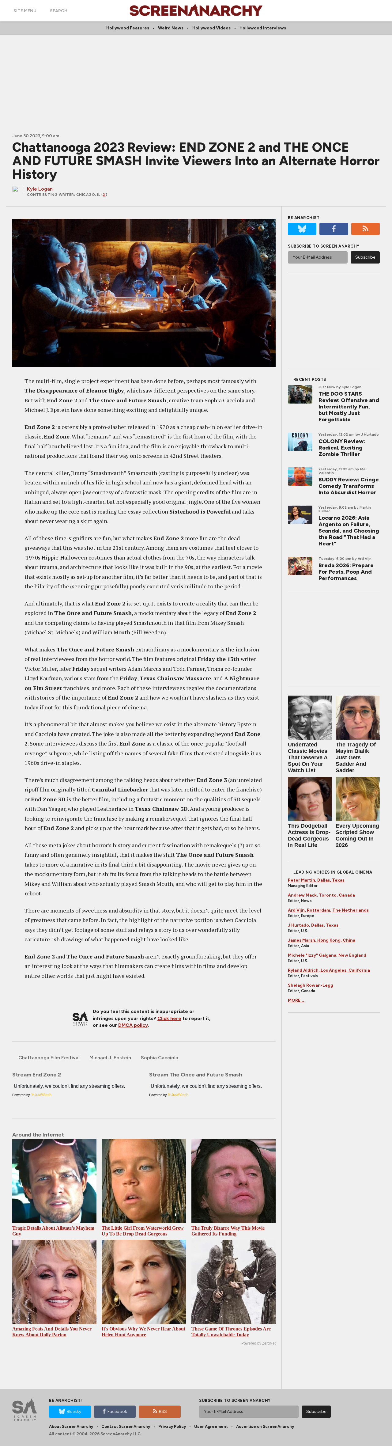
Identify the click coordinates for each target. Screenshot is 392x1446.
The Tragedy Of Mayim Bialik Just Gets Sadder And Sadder (356, 757)
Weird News (170, 28)
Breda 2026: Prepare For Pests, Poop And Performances (346, 572)
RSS (163, 1411)
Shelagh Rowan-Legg (310, 985)
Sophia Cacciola (159, 1058)
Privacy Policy (172, 1426)
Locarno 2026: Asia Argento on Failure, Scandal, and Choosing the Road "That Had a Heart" (348, 530)
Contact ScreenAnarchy (125, 1426)
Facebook (117, 1411)
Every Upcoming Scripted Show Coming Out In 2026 (357, 835)
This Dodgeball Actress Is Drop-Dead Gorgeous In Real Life (309, 835)
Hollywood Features (127, 28)
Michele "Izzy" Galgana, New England (327, 955)
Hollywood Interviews (262, 28)
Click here (169, 1018)
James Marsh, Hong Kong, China (321, 940)
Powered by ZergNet (258, 1343)
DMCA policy (133, 1025)
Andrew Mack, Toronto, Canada (321, 895)
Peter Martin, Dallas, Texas (316, 880)
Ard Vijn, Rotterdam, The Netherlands (328, 910)
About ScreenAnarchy (71, 1426)
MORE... (296, 1000)
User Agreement (211, 1426)
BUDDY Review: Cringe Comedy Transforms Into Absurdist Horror (348, 486)
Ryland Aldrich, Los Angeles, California (329, 970)
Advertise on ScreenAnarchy (265, 1426)
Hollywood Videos (211, 28)
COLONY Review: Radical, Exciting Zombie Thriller (341, 447)
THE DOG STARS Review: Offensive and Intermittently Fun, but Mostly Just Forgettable (348, 406)
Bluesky (74, 1411)
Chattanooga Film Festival (49, 1058)
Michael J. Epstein (110, 1058)
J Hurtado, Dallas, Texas (313, 925)
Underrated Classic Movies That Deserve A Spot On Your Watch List (307, 757)
